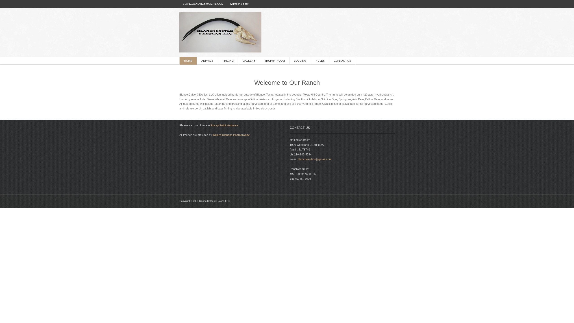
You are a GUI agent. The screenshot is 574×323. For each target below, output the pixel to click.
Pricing (228, 60)
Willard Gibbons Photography (231, 135)
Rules (320, 60)
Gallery (249, 60)
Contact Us (342, 60)
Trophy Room (275, 60)
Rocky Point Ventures (224, 125)
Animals (207, 60)
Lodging (300, 60)
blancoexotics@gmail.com (203, 3)
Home (188, 60)
